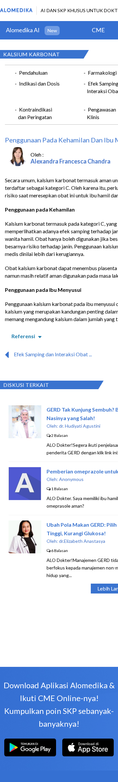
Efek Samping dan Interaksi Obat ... (53, 354)
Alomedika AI (23, 30)
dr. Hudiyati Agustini (79, 426)
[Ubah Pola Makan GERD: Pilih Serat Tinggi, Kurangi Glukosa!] (25, 551)
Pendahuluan (33, 72)
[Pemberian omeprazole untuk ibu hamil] (25, 498)
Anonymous (71, 479)
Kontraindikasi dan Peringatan (35, 113)
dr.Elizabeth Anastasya (82, 541)
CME (98, 30)
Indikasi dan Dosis (39, 83)
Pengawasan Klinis (101, 113)
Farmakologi (102, 72)
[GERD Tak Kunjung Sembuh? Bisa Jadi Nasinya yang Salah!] (25, 436)
